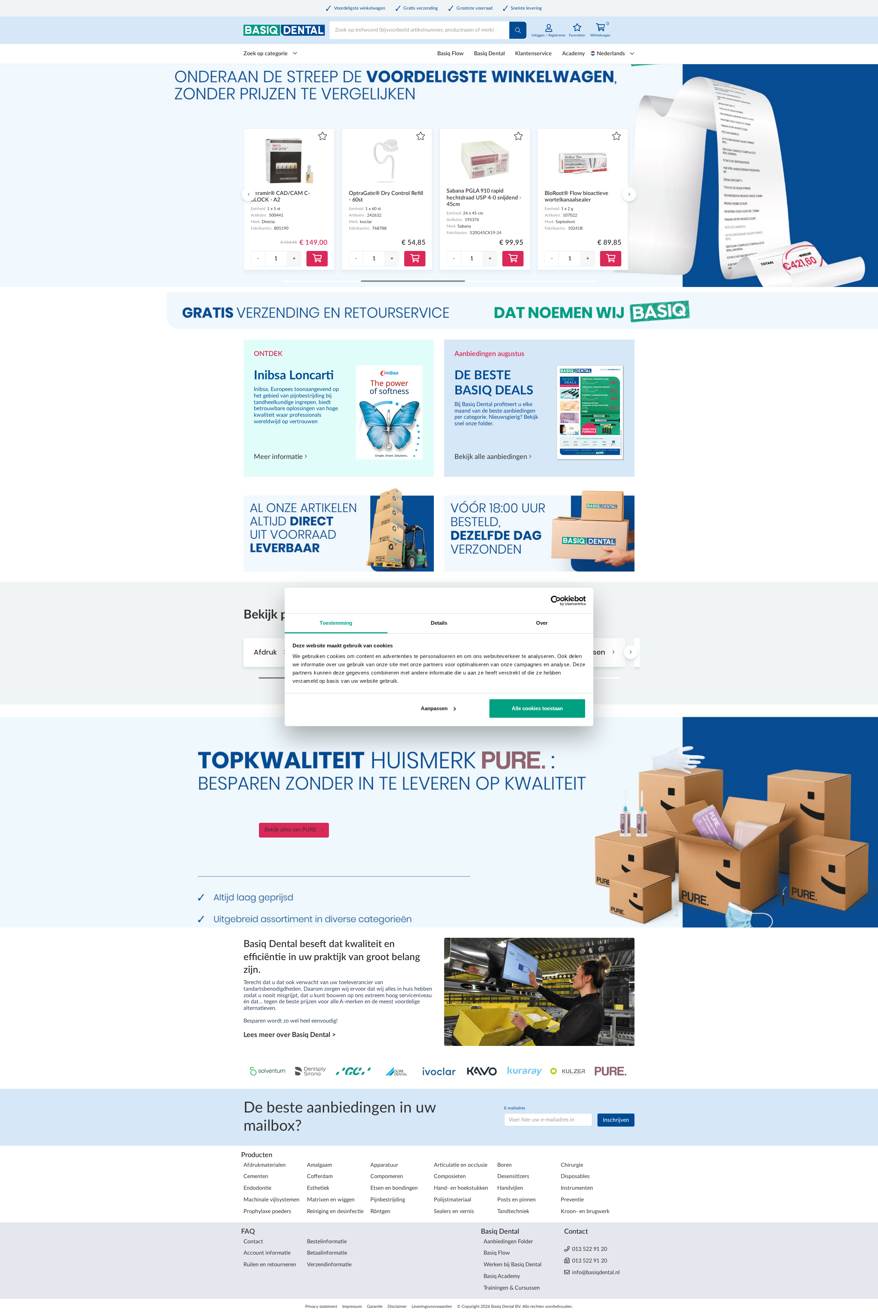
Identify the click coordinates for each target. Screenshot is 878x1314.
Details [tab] (439, 623)
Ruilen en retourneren (270, 1264)
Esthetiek (318, 1188)
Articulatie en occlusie (460, 1165)
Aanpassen (434, 708)
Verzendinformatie (329, 1264)
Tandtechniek (513, 1211)
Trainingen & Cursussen (512, 1288)
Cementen (256, 1176)
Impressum (352, 1306)
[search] (518, 30)
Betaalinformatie (327, 1253)
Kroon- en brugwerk (585, 1211)
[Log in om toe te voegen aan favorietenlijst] (322, 137)
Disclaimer (397, 1306)
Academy (573, 53)
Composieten (450, 1176)
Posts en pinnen (516, 1199)
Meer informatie (279, 456)
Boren (504, 1165)
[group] (276, 258)
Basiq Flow (450, 53)
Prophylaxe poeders (267, 1211)
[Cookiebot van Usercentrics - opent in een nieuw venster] (556, 601)
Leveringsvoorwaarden (432, 1306)
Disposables (575, 1176)
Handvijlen (510, 1188)
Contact (253, 1241)
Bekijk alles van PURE (290, 829)
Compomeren (386, 1176)
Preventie (572, 1199)
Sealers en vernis (454, 1211)
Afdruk (266, 652)
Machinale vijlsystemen (271, 1199)
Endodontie (257, 1188)
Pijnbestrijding (387, 1199)
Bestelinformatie (327, 1241)
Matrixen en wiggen (331, 1199)
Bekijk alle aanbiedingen (491, 456)
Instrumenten (577, 1188)
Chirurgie (572, 1165)
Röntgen (380, 1211)
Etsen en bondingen (394, 1188)
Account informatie (267, 1253)
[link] (549, 34)
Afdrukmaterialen (265, 1165)
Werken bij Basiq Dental (513, 1264)
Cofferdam (320, 1176)
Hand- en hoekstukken (461, 1188)
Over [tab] (542, 623)
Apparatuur (384, 1165)
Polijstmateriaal (452, 1199)
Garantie (374, 1306)
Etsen (596, 652)
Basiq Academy (502, 1276)
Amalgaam (319, 1165)
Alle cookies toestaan (537, 708)
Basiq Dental (489, 53)
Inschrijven (616, 1120)
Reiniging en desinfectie (335, 1211)
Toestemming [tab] (336, 623)
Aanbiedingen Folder (508, 1241)
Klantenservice (533, 53)
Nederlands (611, 53)
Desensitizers (513, 1176)
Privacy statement (321, 1306)
